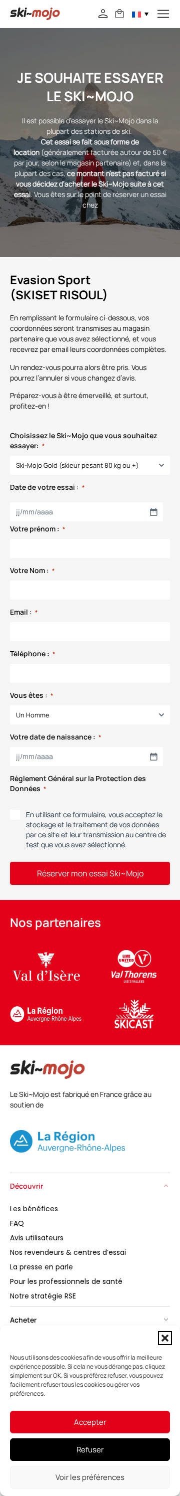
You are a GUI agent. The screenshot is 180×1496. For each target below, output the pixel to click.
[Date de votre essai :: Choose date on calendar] (153, 511)
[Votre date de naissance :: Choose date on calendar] (153, 756)
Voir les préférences (90, 1477)
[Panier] (120, 13)
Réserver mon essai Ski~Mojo (90, 873)
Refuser (90, 1449)
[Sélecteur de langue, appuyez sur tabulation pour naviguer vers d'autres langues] (140, 14)
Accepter (90, 1422)
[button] (165, 1338)
